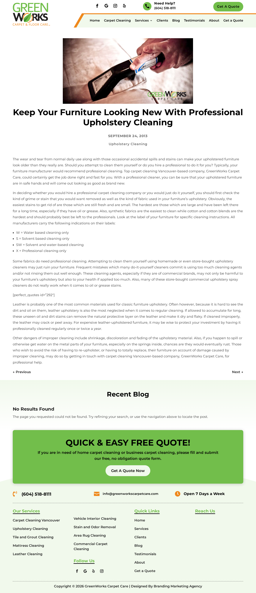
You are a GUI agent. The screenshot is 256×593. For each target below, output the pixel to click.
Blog (176, 20)
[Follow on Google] (106, 6)
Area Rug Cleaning (90, 535)
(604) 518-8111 (165, 8)
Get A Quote (228, 6)
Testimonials (194, 20)
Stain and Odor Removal (95, 527)
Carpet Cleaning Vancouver (36, 520)
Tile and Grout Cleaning (33, 537)
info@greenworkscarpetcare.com (130, 494)
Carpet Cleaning (117, 20)
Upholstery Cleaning (128, 144)
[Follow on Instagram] (115, 6)
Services (142, 20)
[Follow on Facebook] (97, 6)
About (214, 20)
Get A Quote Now (128, 470)
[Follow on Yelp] (124, 6)
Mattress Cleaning (28, 546)
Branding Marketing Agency (178, 586)
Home (95, 20)
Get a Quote (233, 20)
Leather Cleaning (27, 554)
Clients (162, 20)
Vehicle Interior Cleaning (95, 519)
